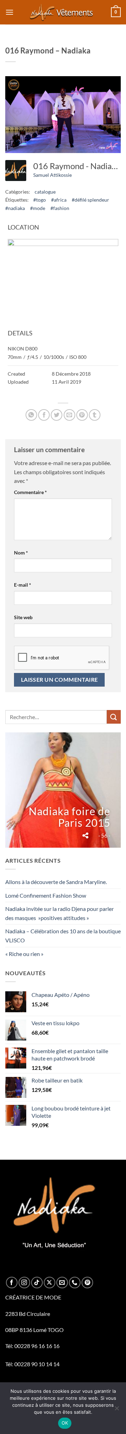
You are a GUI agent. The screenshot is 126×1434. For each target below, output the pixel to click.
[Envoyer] (114, 717)
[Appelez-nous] (74, 1282)
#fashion (59, 208)
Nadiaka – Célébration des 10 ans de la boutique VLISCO (63, 935)
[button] (9, 12)
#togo (39, 200)
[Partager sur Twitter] (56, 415)
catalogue (45, 192)
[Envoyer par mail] (69, 415)
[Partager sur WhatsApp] (31, 415)
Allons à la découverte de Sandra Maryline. (56, 881)
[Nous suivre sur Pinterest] (87, 1282)
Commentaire (30, 492)
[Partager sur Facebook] (44, 415)
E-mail (22, 585)
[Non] (116, 1410)
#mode (37, 208)
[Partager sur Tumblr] (94, 415)
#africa (58, 200)
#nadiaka (15, 208)
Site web (23, 617)
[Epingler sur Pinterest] (82, 415)
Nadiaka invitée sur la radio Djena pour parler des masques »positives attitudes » (59, 913)
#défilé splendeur (90, 200)
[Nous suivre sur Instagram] (24, 1282)
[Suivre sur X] (49, 1282)
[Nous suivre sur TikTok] (37, 1282)
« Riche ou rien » (24, 953)
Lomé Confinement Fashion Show (45, 895)
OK (65, 1423)
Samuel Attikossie (52, 175)
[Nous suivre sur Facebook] (12, 1282)
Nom (21, 553)
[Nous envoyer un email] (62, 1282)
